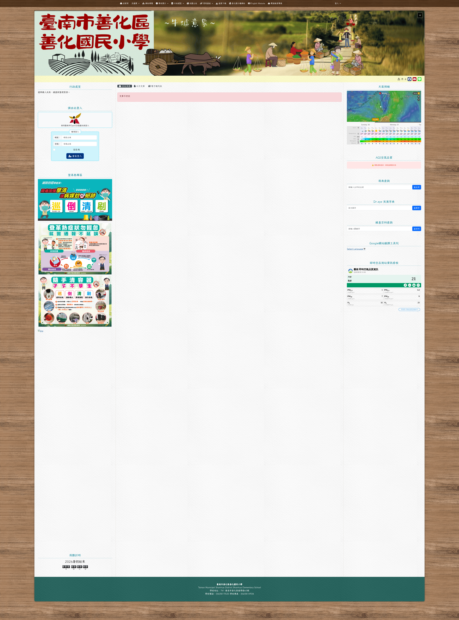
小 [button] (405, 79)
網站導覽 (149, 3)
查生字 (417, 187)
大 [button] (399, 78)
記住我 (76, 150)
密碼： (57, 144)
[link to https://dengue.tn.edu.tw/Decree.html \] (75, 200)
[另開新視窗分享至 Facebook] (409, 79)
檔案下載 (222, 3)
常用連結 (207, 3)
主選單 (134, 3)
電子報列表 (156, 86)
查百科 (417, 229)
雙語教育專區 (276, 3)
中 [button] (402, 79)
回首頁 (126, 3)
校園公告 (193, 3)
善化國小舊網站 (238, 3)
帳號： (57, 137)
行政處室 (178, 3)
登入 (337, 3)
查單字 (417, 208)
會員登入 (76, 156)
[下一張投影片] (419, 43)
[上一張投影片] (40, 43)
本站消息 (126, 86)
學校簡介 (162, 3)
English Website (258, 3)
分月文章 (140, 86)
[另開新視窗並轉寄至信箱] (414, 79)
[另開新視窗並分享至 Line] (419, 79)
